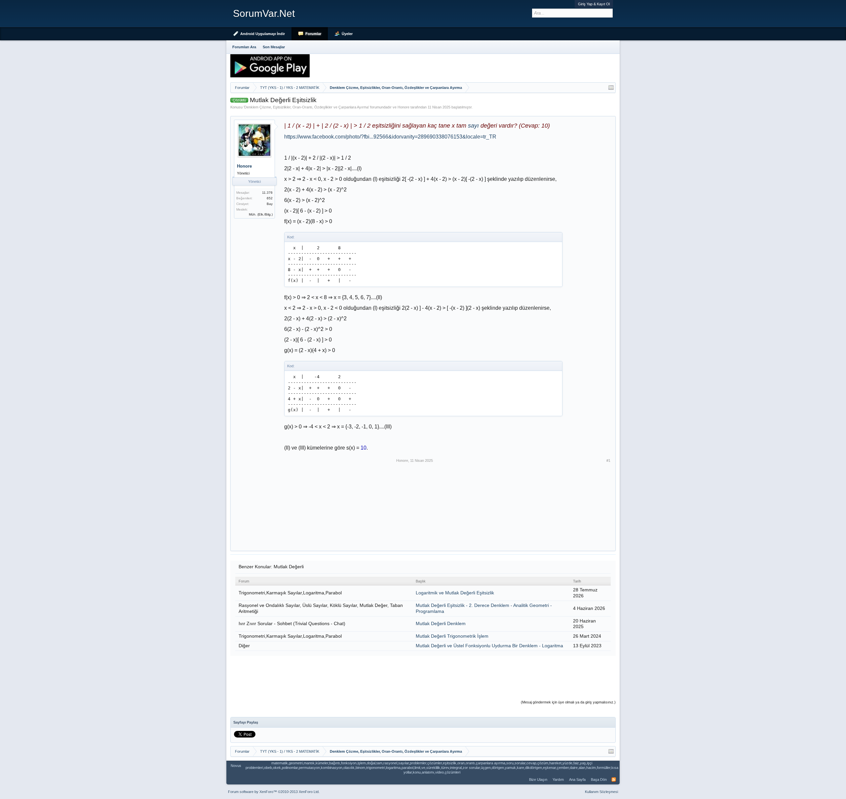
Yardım (558, 779)
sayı (473, 125)
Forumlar (313, 34)
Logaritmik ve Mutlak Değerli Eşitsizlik (455, 592)
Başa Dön (599, 779)
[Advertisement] (339, 499)
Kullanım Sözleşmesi (601, 792)
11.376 (267, 192)
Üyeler (347, 34)
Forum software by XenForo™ (274, 792)
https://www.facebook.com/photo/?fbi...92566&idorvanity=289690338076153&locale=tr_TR (390, 137)
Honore (403, 107)
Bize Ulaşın (538, 779)
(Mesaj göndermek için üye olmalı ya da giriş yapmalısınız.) (568, 702)
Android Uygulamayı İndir (262, 34)
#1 (608, 460)
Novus (236, 766)
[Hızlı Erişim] (611, 87)
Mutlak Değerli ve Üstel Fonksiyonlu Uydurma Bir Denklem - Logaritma (489, 645)
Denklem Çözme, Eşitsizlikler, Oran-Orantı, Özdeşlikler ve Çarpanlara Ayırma (306, 107)
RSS (613, 779)
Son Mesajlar (274, 47)
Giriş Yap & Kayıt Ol (594, 4)
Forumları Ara (244, 47)
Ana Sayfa (577, 779)
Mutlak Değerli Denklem (441, 623)
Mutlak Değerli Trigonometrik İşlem (452, 636)
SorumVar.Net (264, 13)
